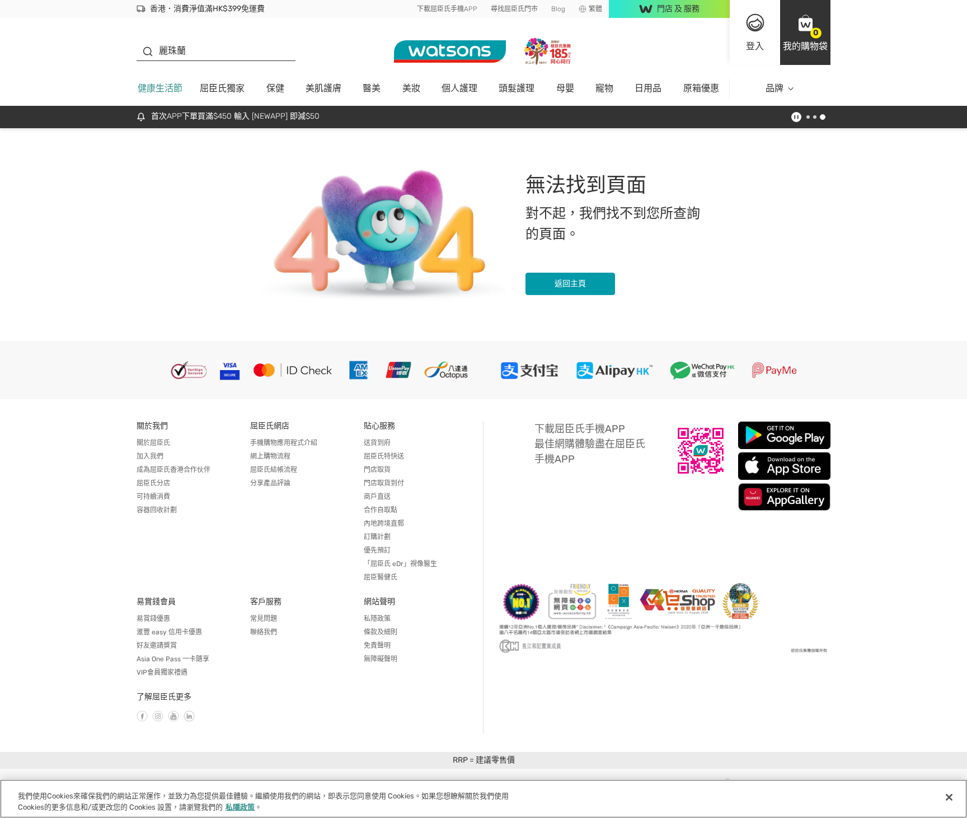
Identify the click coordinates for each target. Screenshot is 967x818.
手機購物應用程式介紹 (283, 443)
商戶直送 (377, 497)
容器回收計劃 (157, 510)
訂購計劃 (377, 537)
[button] (805, 32)
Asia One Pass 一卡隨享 (173, 659)
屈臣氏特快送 (384, 456)
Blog (558, 9)
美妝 (411, 88)
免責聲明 (377, 645)
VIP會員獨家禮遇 (162, 672)
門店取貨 (377, 470)
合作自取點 (380, 510)
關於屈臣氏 (153, 443)
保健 (275, 88)
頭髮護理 (516, 88)
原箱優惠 (701, 88)
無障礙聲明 (380, 659)
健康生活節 (160, 88)
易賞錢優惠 (153, 619)
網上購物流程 (270, 456)
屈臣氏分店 (153, 483)
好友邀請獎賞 (157, 645)
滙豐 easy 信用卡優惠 (169, 632)
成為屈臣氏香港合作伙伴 (173, 470)
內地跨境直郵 (384, 523)
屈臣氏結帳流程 (273, 470)
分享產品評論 (270, 483)
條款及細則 (380, 632)
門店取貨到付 (384, 483)
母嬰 (565, 88)
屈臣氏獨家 (222, 88)
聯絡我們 (263, 632)
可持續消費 (153, 497)
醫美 (372, 88)
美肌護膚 (323, 88)
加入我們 (150, 456)
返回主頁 (570, 283)
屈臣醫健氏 (380, 577)
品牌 (774, 88)
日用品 (648, 88)
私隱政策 (377, 619)
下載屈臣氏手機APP (447, 9)
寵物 (604, 88)
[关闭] (949, 797)
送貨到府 (377, 443)
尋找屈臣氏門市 (514, 9)
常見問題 (263, 619)
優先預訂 (377, 550)
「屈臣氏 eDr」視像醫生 (400, 564)
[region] (483, 798)
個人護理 (459, 88)
